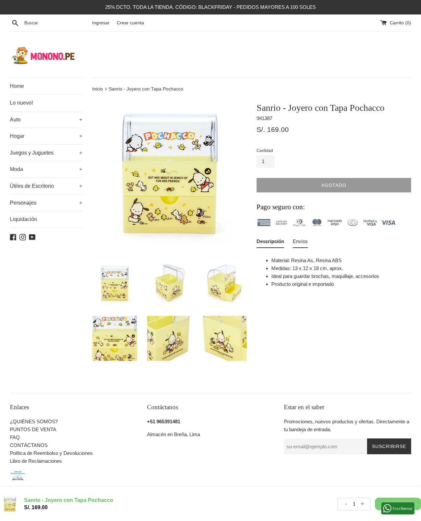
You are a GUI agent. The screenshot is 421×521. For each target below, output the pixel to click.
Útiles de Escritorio (46, 186)
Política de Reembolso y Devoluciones (51, 453)
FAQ (15, 437)
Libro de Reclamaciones (36, 461)
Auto (46, 119)
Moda (46, 169)
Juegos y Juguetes (46, 153)
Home (17, 86)
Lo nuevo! (21, 103)
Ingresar (101, 22)
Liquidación (23, 219)
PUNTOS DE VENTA (33, 429)
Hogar (46, 136)
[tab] (270, 242)
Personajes (46, 203)
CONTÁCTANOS (29, 445)
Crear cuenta (130, 22)
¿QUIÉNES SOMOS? (34, 421)
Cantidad (265, 150)
